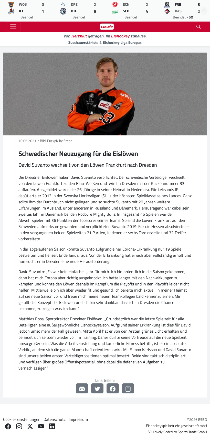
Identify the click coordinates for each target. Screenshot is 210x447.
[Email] (82, 388)
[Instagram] (19, 426)
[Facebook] (113, 388)
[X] (30, 426)
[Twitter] (97, 388)
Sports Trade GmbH (192, 432)
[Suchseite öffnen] (198, 27)
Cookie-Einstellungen (21, 419)
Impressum (78, 419)
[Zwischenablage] (128, 388)
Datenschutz (55, 419)
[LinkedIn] (52, 426)
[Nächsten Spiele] (203, 10)
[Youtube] (41, 426)
